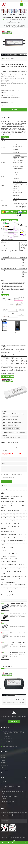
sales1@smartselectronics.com (10, 746)
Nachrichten (3, 762)
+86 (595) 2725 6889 (8, 739)
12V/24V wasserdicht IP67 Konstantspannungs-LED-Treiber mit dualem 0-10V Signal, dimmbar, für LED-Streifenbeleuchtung (14, 699)
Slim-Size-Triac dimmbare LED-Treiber (10, 524)
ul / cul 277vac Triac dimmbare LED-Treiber (12, 515)
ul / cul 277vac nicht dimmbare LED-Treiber (12, 518)
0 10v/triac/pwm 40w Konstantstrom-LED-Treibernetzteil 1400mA (18, 632)
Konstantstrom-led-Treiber (7, 789)
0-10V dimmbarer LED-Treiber (10, 419)
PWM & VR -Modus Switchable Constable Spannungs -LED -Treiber (11, 497)
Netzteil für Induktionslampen (8, 561)
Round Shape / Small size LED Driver (10, 489)
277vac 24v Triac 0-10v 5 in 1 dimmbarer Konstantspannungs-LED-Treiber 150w (18, 613)
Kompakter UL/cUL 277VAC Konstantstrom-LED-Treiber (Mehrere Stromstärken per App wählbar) (12, 578)
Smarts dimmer (5, 551)
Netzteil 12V (3, 799)
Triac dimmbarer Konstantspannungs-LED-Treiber (12, 791)
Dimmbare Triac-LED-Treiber (8, 537)
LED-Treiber (3, 781)
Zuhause (6, 19)
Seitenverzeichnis (4, 770)
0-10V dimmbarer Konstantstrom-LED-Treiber (11, 786)
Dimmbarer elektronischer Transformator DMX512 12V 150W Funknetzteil (18, 623)
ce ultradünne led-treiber (7, 531)
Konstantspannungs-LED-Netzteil (11, 428)
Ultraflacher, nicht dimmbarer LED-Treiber (11, 534)
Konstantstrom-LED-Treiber (8, 592)
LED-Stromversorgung (5, 784)
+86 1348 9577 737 (7, 736)
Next (27, 688)
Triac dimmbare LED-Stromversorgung (9, 796)
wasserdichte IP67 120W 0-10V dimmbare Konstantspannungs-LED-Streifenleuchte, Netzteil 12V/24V (16, 432)
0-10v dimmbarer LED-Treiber (16, 19)
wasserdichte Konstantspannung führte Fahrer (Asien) (13, 541)
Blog (2, 767)
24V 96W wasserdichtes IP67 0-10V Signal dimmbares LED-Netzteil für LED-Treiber (11, 437)
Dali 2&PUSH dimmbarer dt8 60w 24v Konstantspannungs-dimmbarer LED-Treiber (18, 652)
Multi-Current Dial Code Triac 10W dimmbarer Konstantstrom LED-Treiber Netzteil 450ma (18, 642)
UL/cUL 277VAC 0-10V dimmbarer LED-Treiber (12, 569)
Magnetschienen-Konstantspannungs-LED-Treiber (12, 493)
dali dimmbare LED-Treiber (7, 545)
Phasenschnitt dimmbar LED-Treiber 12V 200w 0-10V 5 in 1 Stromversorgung (18, 603)
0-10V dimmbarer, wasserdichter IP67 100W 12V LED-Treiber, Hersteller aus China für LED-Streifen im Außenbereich (13, 453)
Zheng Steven (6, 744)
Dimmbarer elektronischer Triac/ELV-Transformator (10, 527)
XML (1, 772)
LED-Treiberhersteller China (10, 425)
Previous (0, 688)
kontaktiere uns (14, 721)
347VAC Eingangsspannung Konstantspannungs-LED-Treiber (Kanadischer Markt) (13, 584)
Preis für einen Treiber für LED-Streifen (12, 422)
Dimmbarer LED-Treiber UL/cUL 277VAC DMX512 (11, 572)
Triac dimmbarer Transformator (8, 801)
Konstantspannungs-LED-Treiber (9, 521)
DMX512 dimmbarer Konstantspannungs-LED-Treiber (12, 506)
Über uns (3, 757)
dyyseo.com (15, 839)
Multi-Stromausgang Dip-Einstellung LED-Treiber (11, 511)
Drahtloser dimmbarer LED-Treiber (9, 554)
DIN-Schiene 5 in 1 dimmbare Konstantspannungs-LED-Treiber (9, 557)
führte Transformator (5, 804)
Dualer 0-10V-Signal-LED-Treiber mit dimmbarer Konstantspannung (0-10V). (13, 21)
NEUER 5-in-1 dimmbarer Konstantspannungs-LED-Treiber (13, 565)
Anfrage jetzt (14, 110)
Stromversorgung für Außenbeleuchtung (13, 414)
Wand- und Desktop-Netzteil (8, 589)
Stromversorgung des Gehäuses (9, 595)
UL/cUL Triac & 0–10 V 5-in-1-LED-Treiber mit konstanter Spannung (12, 502)
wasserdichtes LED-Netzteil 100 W (11, 416)
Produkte (3, 760)
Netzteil (2, 794)
